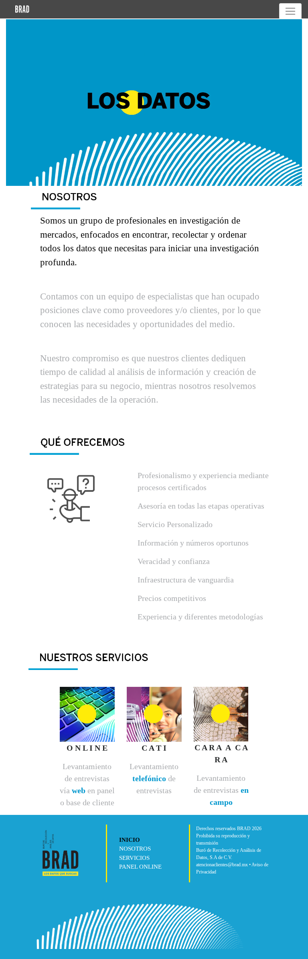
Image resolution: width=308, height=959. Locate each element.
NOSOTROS (135, 848)
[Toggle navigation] (290, 11)
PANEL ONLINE (140, 866)
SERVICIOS (134, 858)
